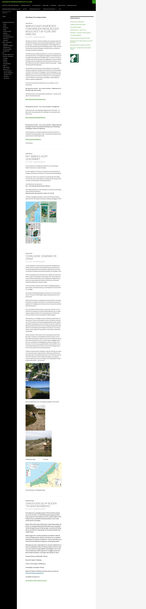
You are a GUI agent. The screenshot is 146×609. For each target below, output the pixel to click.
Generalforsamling (7, 31)
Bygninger (5, 60)
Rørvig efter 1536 (7, 74)
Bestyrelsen (5, 27)
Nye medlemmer (6, 35)
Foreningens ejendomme (8, 36)
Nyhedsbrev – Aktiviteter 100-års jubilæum (80, 32)
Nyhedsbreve (53, 5)
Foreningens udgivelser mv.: (49, 9)
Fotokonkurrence (36, 5)
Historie (24, 9)
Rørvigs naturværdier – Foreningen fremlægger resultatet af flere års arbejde (42, 30)
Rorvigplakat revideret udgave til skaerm (36, 580)
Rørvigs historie (6, 69)
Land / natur (29, 23)
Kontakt (4, 25)
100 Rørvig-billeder (7, 63)
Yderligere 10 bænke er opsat (41, 257)
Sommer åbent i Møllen (75, 27)
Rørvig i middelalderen (8, 72)
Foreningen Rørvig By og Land (8, 22)
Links (60, 9)
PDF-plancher (6, 78)
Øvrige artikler (30, 500)
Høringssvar (45, 5)
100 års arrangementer (34, 9)
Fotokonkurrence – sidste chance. (78, 30)
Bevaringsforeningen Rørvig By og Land (11, 9)
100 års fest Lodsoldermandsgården (10, 5)
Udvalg (4, 29)
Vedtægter (5, 33)
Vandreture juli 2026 (71, 5)
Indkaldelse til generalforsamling (78, 24)
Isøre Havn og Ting (7, 71)
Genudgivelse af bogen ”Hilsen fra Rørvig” (41, 505)
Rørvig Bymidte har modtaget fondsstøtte (80, 45)
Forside (4, 16)
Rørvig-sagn (6, 76)
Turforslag (5, 61)
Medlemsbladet (6, 67)
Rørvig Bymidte (61, 5)
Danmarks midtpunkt (25, 5)
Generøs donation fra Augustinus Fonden (80, 38)
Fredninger (5, 58)
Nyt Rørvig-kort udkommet (37, 158)
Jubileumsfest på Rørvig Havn (77, 21)
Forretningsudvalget (39, 37)
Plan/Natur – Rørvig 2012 (8, 56)
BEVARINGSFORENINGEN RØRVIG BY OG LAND (17, 2)
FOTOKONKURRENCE (75, 35)
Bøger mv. (5, 65)
